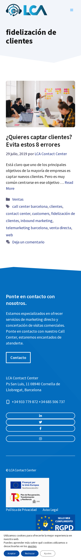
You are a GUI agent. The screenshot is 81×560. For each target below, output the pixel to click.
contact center (18, 213)
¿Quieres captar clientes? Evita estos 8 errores (39, 140)
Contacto (18, 357)
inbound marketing (36, 220)
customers (40, 213)
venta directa (60, 227)
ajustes (32, 546)
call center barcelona (30, 206)
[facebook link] (40, 428)
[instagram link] (40, 416)
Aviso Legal (50, 510)
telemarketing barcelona (27, 227)
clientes (55, 206)
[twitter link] (40, 422)
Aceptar (12, 553)
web (9, 234)
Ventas (17, 199)
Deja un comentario (28, 241)
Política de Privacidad (21, 510)
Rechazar (30, 553)
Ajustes (47, 553)
